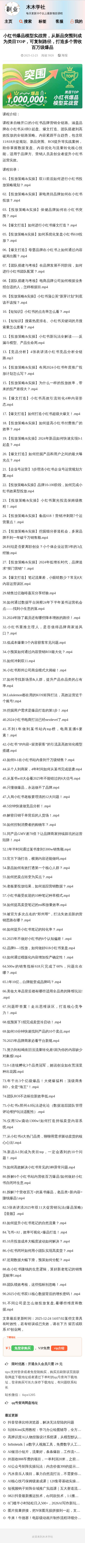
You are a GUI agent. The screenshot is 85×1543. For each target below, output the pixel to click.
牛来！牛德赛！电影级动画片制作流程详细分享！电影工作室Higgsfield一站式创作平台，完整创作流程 (44, 1518)
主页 (8, 21)
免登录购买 (22, 1348)
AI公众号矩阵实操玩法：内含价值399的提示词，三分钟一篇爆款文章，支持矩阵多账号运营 (44, 1466)
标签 (42, 21)
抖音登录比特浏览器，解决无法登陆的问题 (40, 1422)
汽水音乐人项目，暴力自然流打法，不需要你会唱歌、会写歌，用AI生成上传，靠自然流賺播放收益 (44, 1474)
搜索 (27, 21)
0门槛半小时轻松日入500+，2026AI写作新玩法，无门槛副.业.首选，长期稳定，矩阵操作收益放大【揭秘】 (44, 1503)
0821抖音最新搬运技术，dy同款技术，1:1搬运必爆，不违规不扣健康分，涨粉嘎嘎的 (44, 1496)
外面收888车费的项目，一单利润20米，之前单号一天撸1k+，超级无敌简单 (44, 1459)
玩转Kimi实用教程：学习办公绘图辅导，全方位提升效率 (44, 1430)
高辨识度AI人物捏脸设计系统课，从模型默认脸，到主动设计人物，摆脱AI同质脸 (44, 1437)
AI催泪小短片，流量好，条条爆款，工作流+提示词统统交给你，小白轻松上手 (44, 1452)
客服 (59, 21)
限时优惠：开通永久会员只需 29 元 (37, 1364)
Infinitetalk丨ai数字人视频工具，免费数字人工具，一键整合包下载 (44, 1444)
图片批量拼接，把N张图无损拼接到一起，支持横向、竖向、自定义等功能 (44, 1510)
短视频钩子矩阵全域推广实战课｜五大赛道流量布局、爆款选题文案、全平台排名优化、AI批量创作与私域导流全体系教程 (44, 1488)
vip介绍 (59, 1348)
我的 (78, 21)
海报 (64, 55)
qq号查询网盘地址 (24, 1403)
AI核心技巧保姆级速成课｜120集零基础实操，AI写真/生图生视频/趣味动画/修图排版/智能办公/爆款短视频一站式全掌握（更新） (44, 1481)
